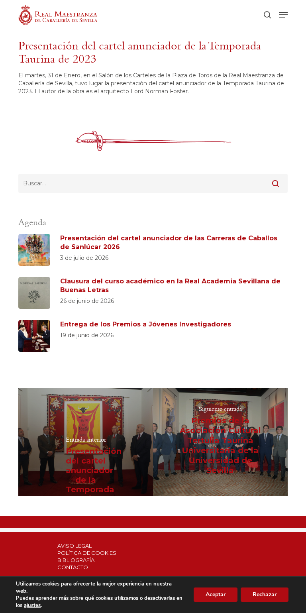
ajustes (32, 605)
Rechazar (265, 594)
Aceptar (216, 594)
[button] (283, 15)
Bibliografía (75, 560)
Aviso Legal (74, 545)
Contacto (72, 567)
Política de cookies (86, 553)
